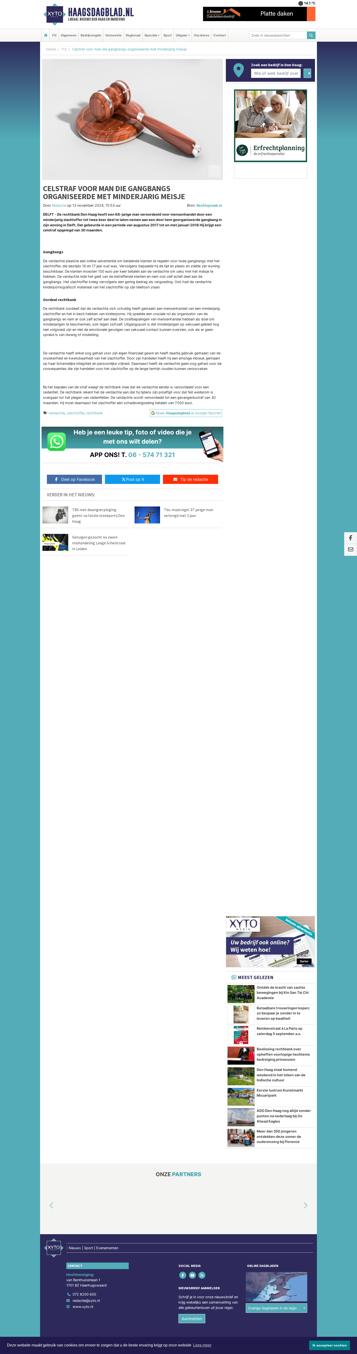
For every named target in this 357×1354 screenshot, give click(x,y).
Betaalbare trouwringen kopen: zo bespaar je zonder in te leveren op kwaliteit (283, 440)
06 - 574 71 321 (151, 454)
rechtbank (94, 413)
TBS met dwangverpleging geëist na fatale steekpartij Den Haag (98, 515)
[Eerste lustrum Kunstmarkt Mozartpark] (241, 524)
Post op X (135, 479)
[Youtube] (192, 703)
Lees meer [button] (202, 1345)
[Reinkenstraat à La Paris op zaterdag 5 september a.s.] (241, 462)
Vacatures (201, 35)
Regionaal (133, 35)
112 (54, 35)
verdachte (56, 413)
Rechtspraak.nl (209, 205)
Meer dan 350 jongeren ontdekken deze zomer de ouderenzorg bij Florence (279, 564)
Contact (219, 35)
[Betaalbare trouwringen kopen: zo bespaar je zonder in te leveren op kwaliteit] (241, 442)
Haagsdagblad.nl (101, 12)
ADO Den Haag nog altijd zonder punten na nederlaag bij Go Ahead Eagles (284, 543)
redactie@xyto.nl (86, 728)
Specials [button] (150, 35)
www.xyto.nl (83, 734)
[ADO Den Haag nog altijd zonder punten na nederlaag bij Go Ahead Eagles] (241, 545)
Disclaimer (271, 775)
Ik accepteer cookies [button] (330, 1345)
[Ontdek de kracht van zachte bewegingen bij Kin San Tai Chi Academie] (241, 421)
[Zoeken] (311, 35)
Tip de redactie (194, 479)
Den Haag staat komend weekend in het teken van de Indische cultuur (281, 502)
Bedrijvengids (91, 35)
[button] (46, 633)
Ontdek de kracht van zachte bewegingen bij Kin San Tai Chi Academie (283, 420)
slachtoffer (75, 413)
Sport (167, 35)
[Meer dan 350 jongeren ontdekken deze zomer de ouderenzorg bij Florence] (241, 565)
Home (51, 49)
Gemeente (113, 35)
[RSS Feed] (202, 703)
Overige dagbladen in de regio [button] (272, 736)
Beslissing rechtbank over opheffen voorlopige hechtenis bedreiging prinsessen (283, 481)
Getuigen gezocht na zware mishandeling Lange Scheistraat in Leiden (99, 543)
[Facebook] (183, 703)
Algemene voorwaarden (243, 775)
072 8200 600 (84, 722)
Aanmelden (192, 746)
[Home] (46, 35)
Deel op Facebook (78, 479)
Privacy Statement (296, 775)
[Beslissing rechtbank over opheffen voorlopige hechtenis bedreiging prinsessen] (241, 483)
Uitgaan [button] (181, 35)
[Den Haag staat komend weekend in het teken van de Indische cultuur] (241, 504)
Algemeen (68, 35)
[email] (350, 550)
